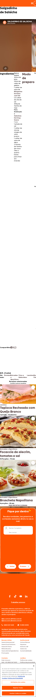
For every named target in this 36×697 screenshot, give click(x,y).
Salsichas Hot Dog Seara (17, 118)
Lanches (30, 375)
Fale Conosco (6, 660)
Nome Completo (15, 528)
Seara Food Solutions (8, 644)
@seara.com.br (16, 621)
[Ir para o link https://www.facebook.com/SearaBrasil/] (9, 596)
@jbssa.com (6, 621)
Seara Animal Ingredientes (10, 651)
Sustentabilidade (25, 651)
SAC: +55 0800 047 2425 (9, 662)
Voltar (12, 566)
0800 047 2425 (9, 625)
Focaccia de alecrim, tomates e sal (15, 454)
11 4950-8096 (24, 625)
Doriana (7, 375)
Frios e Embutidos (23, 376)
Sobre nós (23, 649)
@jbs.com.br (6, 619)
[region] (18, 680)
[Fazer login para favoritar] (33, 387)
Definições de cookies (18, 682)
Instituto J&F (24, 647)
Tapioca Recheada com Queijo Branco (17, 410)
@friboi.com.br (16, 619)
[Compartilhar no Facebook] (11, 347)
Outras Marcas (25, 642)
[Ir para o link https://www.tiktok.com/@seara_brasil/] (15, 596)
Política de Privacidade (15, 678)
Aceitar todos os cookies (18, 693)
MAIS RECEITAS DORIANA (18, 505)
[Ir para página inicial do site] (18, 590)
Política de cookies (26, 660)
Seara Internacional (8, 642)
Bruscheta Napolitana (16, 500)
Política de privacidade (27, 662)
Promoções (5, 653)
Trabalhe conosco (18, 602)
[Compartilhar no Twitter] (13, 347)
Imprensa (23, 644)
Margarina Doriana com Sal (18, 94)
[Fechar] (34, 666)
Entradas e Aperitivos (14, 377)
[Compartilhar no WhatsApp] (15, 347)
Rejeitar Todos (18, 688)
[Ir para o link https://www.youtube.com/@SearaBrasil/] (21, 596)
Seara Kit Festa (7, 647)
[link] (18, 400)
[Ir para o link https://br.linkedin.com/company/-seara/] (26, 596)
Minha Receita (6, 649)
